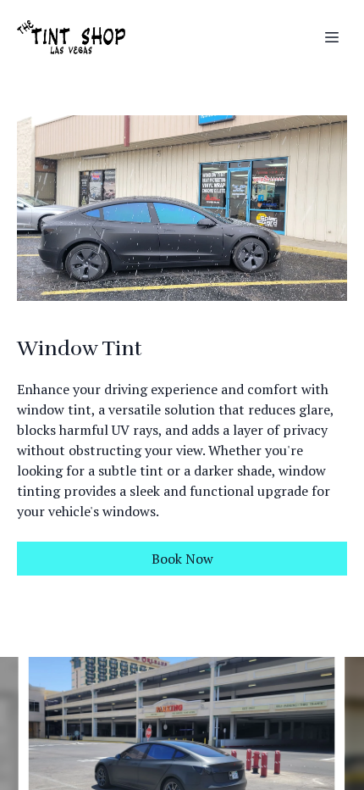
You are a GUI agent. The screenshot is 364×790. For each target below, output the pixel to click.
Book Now (182, 558)
